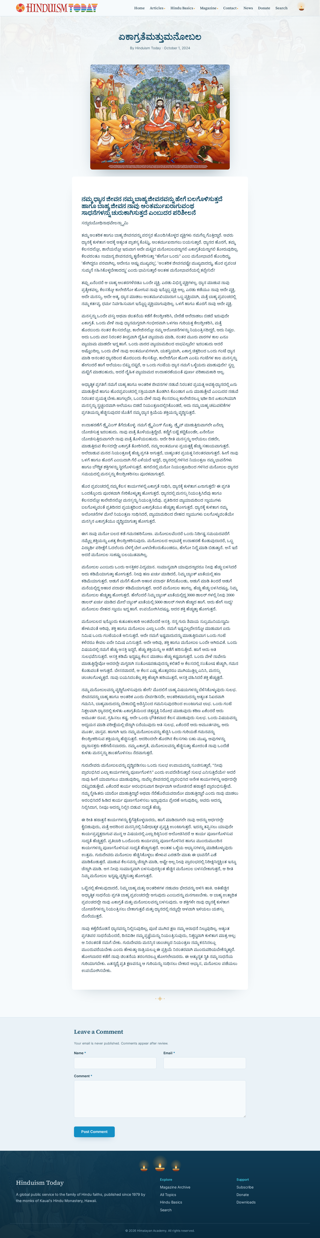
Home (139, 8)
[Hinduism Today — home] (57, 8)
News (248, 8)
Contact (230, 8)
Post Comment (94, 1131)
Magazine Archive (175, 1187)
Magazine (209, 8)
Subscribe (245, 1187)
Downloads (246, 1202)
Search (282, 8)
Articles (157, 8)
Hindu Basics (182, 8)
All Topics (168, 1194)
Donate (264, 8)
